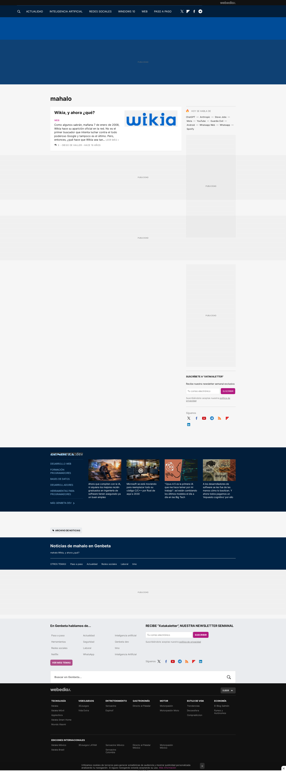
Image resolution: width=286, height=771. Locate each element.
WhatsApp (88, 654)
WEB (144, 11)
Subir (225, 690)
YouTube (201, 121)
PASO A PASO (162, 11)
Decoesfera (193, 710)
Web (56, 120)
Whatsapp (225, 125)
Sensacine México (115, 745)
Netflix (54, 654)
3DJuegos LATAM (87, 745)
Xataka (54, 705)
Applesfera (57, 715)
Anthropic (205, 117)
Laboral (124, 564)
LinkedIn (188, 424)
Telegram (200, 11)
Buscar (229, 677)
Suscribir (228, 391)
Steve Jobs (220, 117)
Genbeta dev (66, 454)
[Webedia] (228, 3)
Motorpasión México (166, 746)
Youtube (204, 417)
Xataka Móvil (57, 710)
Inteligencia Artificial (126, 654)
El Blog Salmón (221, 705)
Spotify (190, 129)
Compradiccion (194, 715)
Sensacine (111, 705)
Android (191, 125)
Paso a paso (76, 564)
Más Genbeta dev (61, 502)
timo (134, 564)
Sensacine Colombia (111, 751)
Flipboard (188, 11)
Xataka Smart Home (61, 719)
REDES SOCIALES (100, 11)
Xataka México (58, 745)
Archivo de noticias (67, 530)
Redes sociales (109, 564)
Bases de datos (60, 478)
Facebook (194, 11)
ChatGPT (190, 117)
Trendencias (193, 705)
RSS (219, 417)
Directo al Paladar (142, 705)
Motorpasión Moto (169, 710)
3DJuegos (83, 705)
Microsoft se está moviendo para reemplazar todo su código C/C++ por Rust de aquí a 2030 (141, 488)
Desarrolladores (61, 484)
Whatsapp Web (207, 125)
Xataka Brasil (57, 749)
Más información (167, 767)
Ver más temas (61, 662)
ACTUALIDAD (34, 11)
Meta (189, 121)
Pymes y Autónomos (220, 711)
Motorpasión (166, 705)
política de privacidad (190, 641)
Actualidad (92, 564)
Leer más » (112, 139)
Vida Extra (83, 710)
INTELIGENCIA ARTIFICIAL (66, 11)
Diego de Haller (72, 145)
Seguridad (88, 641)
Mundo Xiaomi (58, 724)
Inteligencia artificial (125, 635)
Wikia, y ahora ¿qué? (74, 112)
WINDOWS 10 (126, 11)
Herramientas (58, 641)
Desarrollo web (60, 463)
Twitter (182, 11)
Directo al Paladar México (142, 746)
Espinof (109, 710)
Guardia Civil (217, 121)
